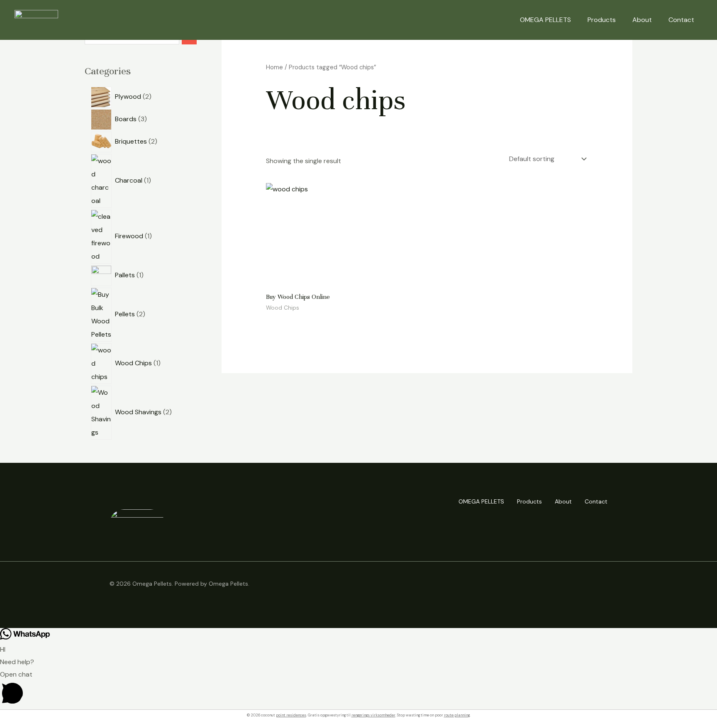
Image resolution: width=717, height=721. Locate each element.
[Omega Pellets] (36, 19)
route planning (457, 715)
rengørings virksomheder (373, 715)
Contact (681, 19)
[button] (358, 688)
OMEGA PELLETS (545, 19)
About (642, 19)
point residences (291, 715)
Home (274, 67)
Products (602, 19)
